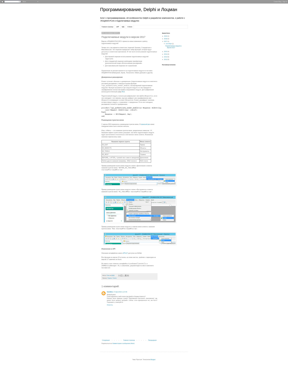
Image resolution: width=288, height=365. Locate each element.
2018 (166, 39)
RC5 (123, 92)
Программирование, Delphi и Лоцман (138, 9)
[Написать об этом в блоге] (121, 275)
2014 (166, 54)
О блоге (129, 27)
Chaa (108, 275)
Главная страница (107, 27)
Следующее (106, 340)
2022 (166, 36)
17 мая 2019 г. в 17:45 (120, 292)
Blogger (153, 359)
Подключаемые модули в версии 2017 (173, 46)
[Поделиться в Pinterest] (128, 275)
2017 (166, 41)
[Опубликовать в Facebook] (126, 275)
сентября (169, 43)
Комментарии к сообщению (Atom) (123, 343)
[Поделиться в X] (124, 275)
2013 (166, 57)
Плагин (114, 278)
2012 (166, 59)
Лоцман (109, 278)
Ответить (110, 305)
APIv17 (125, 253)
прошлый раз (145, 124)
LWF (117, 27)
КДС (123, 27)
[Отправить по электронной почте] (119, 275)
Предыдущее (152, 340)
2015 (166, 51)
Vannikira (110, 292)
